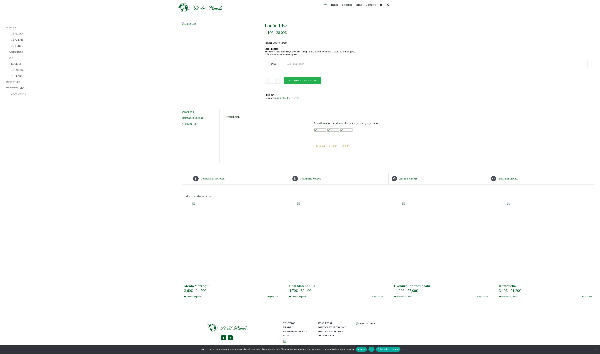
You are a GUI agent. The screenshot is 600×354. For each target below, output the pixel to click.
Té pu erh (17, 40)
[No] (596, 349)
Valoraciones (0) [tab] (190, 124)
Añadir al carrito (302, 80)
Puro (11, 57)
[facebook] (223, 337)
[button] (388, 4)
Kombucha (507, 286)
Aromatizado (282, 98)
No (371, 349)
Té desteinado (15, 88)
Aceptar (361, 349)
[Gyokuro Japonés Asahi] (441, 241)
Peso (273, 64)
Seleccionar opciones (194, 296)
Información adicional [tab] (192, 117)
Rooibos (16, 64)
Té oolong (18, 70)
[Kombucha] (546, 241)
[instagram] (230, 337)
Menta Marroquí (197, 286)
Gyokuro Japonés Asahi (412, 286)
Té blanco (17, 76)
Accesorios (18, 94)
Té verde (294, 98)
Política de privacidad (388, 349)
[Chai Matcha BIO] (336, 241)
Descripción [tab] (188, 111)
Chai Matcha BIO (302, 286)
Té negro (17, 33)
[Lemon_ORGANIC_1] (221, 23)
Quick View (273, 296)
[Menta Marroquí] (231, 241)
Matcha (11, 27)
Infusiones (13, 82)
